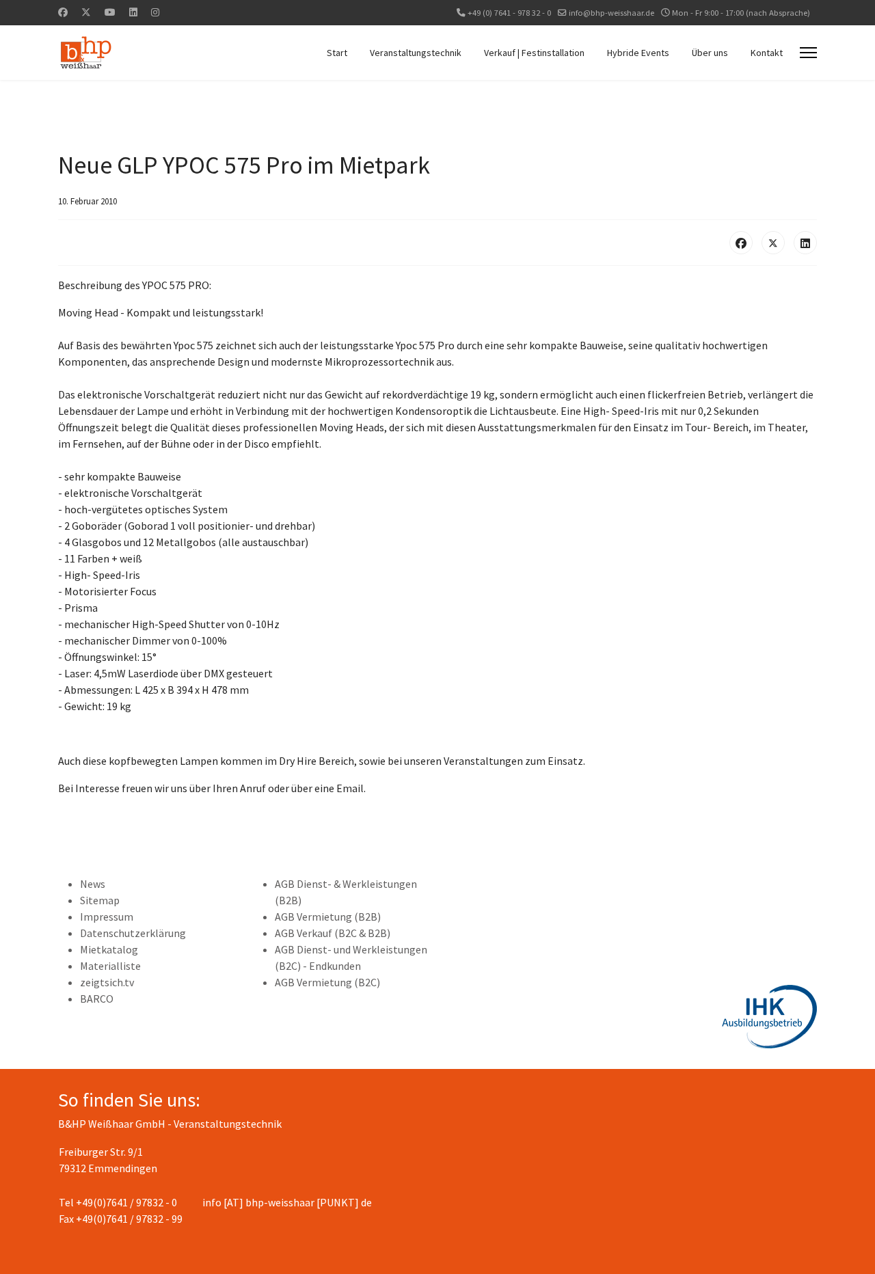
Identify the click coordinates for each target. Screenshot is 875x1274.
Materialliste (110, 966)
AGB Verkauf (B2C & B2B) (332, 933)
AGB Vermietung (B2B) (328, 916)
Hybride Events (638, 52)
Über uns (710, 52)
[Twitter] (86, 12)
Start (337, 52)
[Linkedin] (133, 12)
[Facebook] (63, 12)
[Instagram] (155, 12)
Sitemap (100, 900)
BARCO (96, 998)
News (92, 884)
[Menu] (808, 52)
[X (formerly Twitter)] (773, 242)
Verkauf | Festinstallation (534, 52)
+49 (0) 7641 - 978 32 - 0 (509, 13)
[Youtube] (110, 12)
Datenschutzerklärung (133, 933)
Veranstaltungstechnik (415, 52)
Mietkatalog (109, 949)
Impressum (106, 916)
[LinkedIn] (805, 242)
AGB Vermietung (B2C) (327, 982)
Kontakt (767, 52)
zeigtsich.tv (107, 982)
